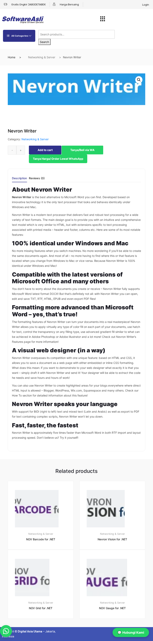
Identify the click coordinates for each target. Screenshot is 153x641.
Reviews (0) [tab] (37, 178)
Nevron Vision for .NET (112, 539)
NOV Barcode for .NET (40, 539)
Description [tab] (19, 178)
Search (44, 42)
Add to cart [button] (43, 632)
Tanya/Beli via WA (82, 150)
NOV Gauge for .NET (112, 608)
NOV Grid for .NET (40, 608)
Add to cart (45, 150)
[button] (138, 79)
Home (11, 57)
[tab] (19, 179)
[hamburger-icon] (102, 19)
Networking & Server (41, 57)
